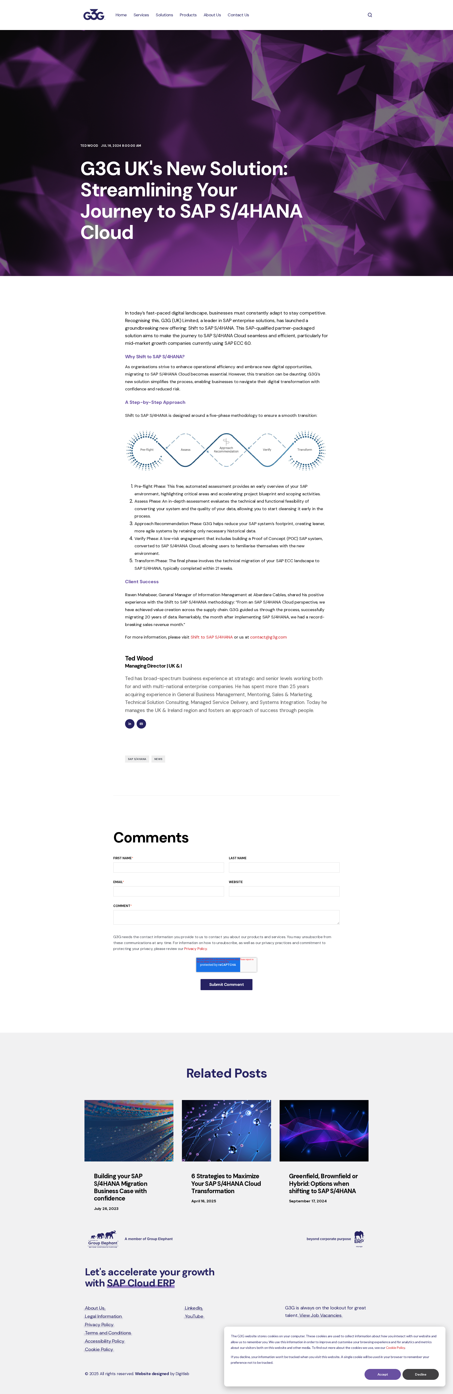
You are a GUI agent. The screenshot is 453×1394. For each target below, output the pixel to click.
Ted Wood (89, 146)
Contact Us (348, 1273)
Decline (420, 1374)
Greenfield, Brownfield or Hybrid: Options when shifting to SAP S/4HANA (323, 1183)
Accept (383, 1374)
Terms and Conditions (108, 1333)
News (158, 759)
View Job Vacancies (320, 1315)
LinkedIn (193, 1308)
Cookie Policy (395, 1348)
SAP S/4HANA (137, 759)
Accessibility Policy (104, 1341)
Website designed (152, 1373)
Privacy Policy (195, 948)
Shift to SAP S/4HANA (212, 637)
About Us (95, 1308)
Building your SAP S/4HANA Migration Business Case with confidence (120, 1187)
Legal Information (103, 1316)
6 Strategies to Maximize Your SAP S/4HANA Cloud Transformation (226, 1183)
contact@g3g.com (268, 637)
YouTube (194, 1316)
